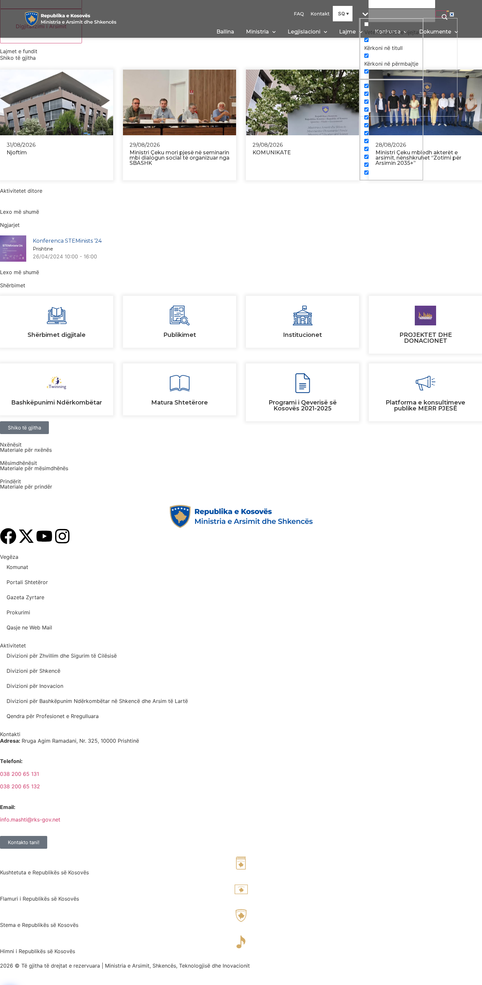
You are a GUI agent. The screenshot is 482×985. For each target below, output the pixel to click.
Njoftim (17, 152)
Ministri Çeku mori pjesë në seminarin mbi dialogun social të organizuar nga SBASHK (180, 157)
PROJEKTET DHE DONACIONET (425, 337)
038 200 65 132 (20, 786)
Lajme (347, 32)
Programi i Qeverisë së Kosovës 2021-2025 (303, 405)
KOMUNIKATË (271, 152)
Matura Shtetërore (179, 402)
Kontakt (320, 14)
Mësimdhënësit (18, 463)
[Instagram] (62, 536)
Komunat (17, 567)
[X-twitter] (26, 536)
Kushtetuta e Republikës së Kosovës (44, 872)
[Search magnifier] (441, 14)
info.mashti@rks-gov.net (30, 819)
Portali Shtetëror (27, 582)
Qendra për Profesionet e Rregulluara (53, 716)
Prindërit (10, 481)
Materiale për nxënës (26, 450)
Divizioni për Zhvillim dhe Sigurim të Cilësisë (62, 655)
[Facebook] (8, 536)
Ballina (225, 32)
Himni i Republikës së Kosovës (37, 951)
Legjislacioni (304, 32)
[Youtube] (44, 536)
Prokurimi (18, 612)
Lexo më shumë (19, 211)
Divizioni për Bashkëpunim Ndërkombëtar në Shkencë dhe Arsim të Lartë (97, 701)
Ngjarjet (10, 225)
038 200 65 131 (19, 774)
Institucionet (302, 335)
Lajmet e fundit (18, 51)
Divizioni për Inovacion (35, 686)
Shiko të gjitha (18, 58)
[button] (342, 13)
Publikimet (179, 335)
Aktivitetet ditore (21, 190)
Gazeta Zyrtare (25, 597)
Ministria (257, 32)
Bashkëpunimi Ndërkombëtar (56, 402)
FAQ (299, 14)
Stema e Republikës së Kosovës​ (39, 925)
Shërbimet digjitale (57, 335)
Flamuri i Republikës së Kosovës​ (39, 898)
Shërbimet (12, 285)
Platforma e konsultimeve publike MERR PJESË (425, 405)
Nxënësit (11, 444)
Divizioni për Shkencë (33, 671)
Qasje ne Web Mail (29, 627)
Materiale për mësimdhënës (34, 468)
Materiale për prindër (26, 486)
